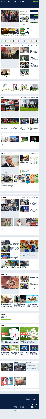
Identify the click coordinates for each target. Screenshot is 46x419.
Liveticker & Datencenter (35, 97)
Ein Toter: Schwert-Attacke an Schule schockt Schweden (24, 11)
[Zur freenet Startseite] (3, 1)
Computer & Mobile (24, 197)
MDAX (30, 162)
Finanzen (4, 153)
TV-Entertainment (21, 1)
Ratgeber (27, 274)
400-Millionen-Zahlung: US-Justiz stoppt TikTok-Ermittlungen (24, 169)
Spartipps (37, 153)
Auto (3, 238)
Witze (28, 45)
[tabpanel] (10, 18)
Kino (25, 45)
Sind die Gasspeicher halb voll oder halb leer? (24, 171)
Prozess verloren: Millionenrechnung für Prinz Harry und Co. (25, 14)
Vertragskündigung (22, 406)
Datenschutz (15, 405)
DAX (30, 161)
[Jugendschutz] (16, 410)
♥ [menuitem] (24, 8)
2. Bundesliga (24, 97)
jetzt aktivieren (3, 319)
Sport (3, 97)
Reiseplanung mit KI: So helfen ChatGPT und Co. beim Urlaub (25, 213)
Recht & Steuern (34, 153)
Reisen (29, 274)
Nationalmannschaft (28, 97)
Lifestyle (4, 274)
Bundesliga (21, 97)
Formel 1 (32, 97)
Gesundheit (37, 274)
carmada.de (8, 405)
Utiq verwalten (15, 407)
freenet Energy (2, 405)
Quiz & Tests (31, 45)
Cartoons (37, 45)
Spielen (4, 325)
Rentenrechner (34, 398)
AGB (14, 408)
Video (27, 45)
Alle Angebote (35, 1)
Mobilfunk (9, 1)
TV (22, 45)
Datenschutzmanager (16, 406)
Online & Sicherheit (28, 197)
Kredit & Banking (30, 153)
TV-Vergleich (34, 399)
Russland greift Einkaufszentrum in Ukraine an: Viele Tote (25, 10)
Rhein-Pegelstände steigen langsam (23, 172)
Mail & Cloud (28, 1)
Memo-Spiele (34, 45)
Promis (24, 45)
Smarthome (37, 197)
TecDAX (31, 163)
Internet (15, 1)
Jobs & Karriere (26, 153)
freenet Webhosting (28, 398)
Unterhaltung (6, 45)
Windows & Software (33, 197)
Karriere (21, 405)
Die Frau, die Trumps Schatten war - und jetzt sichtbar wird (31, 365)
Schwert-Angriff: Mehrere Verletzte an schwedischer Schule (31, 368)
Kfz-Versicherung (28, 399)
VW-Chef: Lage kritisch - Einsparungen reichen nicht (25, 170)
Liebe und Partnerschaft (33, 274)
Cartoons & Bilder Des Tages (9, 82)
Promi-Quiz (15, 398)
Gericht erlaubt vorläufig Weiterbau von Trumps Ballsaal (24, 13)
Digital (4, 197)
